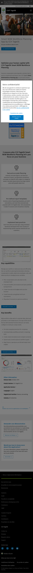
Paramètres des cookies (16, 113)
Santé (2, 496)
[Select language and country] (30, 6)
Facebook (2, 548)
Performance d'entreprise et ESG (10, 502)
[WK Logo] (7, 553)
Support (3, 540)
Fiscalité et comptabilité (7, 499)
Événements (4, 488)
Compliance (4, 505)
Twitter (7, 548)
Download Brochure (8, 48)
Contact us (4, 531)
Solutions (3, 493)
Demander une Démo (8, 306)
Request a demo (5, 537)
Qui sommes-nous (6, 482)
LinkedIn (12, 548)
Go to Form (7, 456)
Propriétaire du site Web (7, 522)
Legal (2, 508)
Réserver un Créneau (10, 435)
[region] (16, 101)
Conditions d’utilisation (7, 562)
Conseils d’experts (6, 513)
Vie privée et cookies (22, 562)
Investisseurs (4, 519)
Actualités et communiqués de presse (11, 485)
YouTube (17, 548)
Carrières (3, 516)
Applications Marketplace (12, 475)
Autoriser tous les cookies (16, 117)
